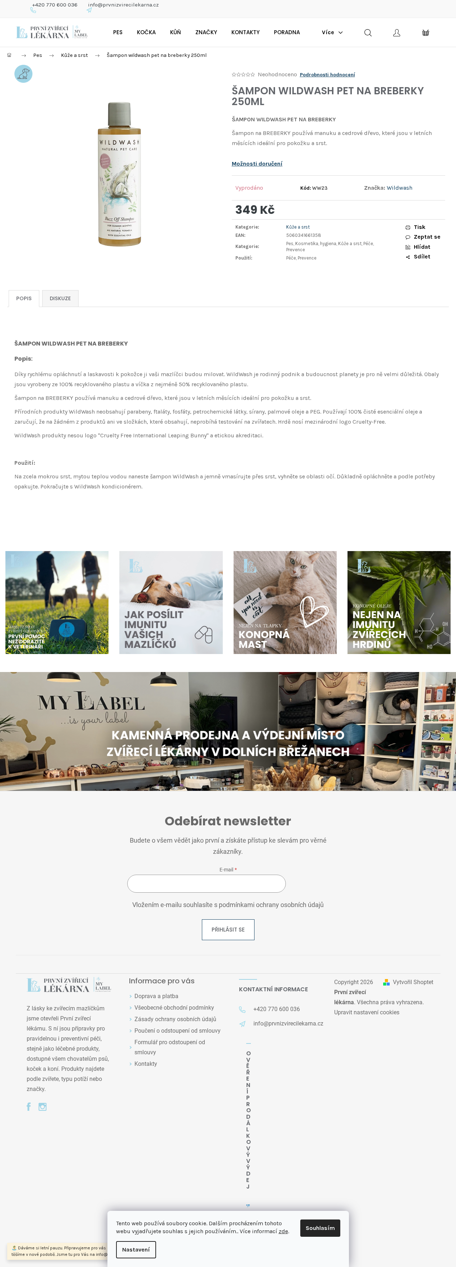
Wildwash (399, 187)
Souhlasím (320, 1228)
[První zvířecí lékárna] (69, 985)
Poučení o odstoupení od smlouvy (177, 1030)
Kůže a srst (298, 227)
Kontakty (145, 1063)
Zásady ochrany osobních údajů (175, 1019)
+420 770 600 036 (55, 4)
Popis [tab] (24, 298)
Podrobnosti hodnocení (327, 75)
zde (283, 1231)
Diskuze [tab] (60, 298)
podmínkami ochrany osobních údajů (271, 904)
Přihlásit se (228, 929)
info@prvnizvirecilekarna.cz (123, 4)
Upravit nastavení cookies (366, 1012)
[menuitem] (118, 32)
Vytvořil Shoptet (413, 982)
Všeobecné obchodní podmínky (174, 1007)
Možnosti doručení (257, 163)
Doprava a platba (156, 996)
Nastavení (136, 1249)
